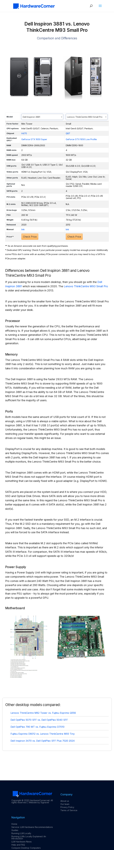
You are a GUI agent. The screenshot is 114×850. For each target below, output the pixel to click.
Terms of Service (68, 810)
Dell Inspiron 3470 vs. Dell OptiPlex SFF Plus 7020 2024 (43, 740)
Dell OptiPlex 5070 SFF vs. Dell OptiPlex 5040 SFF (39, 719)
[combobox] (42, 117)
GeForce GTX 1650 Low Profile (81, 139)
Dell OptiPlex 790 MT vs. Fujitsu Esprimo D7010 (37, 726)
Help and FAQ (18, 844)
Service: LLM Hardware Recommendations (32, 827)
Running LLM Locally (21, 833)
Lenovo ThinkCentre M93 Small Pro (86, 286)
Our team (64, 804)
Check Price (30, 236)
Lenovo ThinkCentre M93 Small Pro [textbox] (84, 117)
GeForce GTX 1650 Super (34, 139)
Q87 (68, 133)
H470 (24, 133)
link (23, 229)
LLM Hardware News (21, 841)
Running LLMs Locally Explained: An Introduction (28, 837)
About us (64, 801)
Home (14, 824)
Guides (14, 830)
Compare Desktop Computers (26, 848)
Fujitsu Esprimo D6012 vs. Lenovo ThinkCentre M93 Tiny (43, 733)
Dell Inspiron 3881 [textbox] (31, 117)
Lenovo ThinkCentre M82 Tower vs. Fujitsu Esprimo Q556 (43, 712)
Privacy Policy (67, 807)
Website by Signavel (39, 802)
